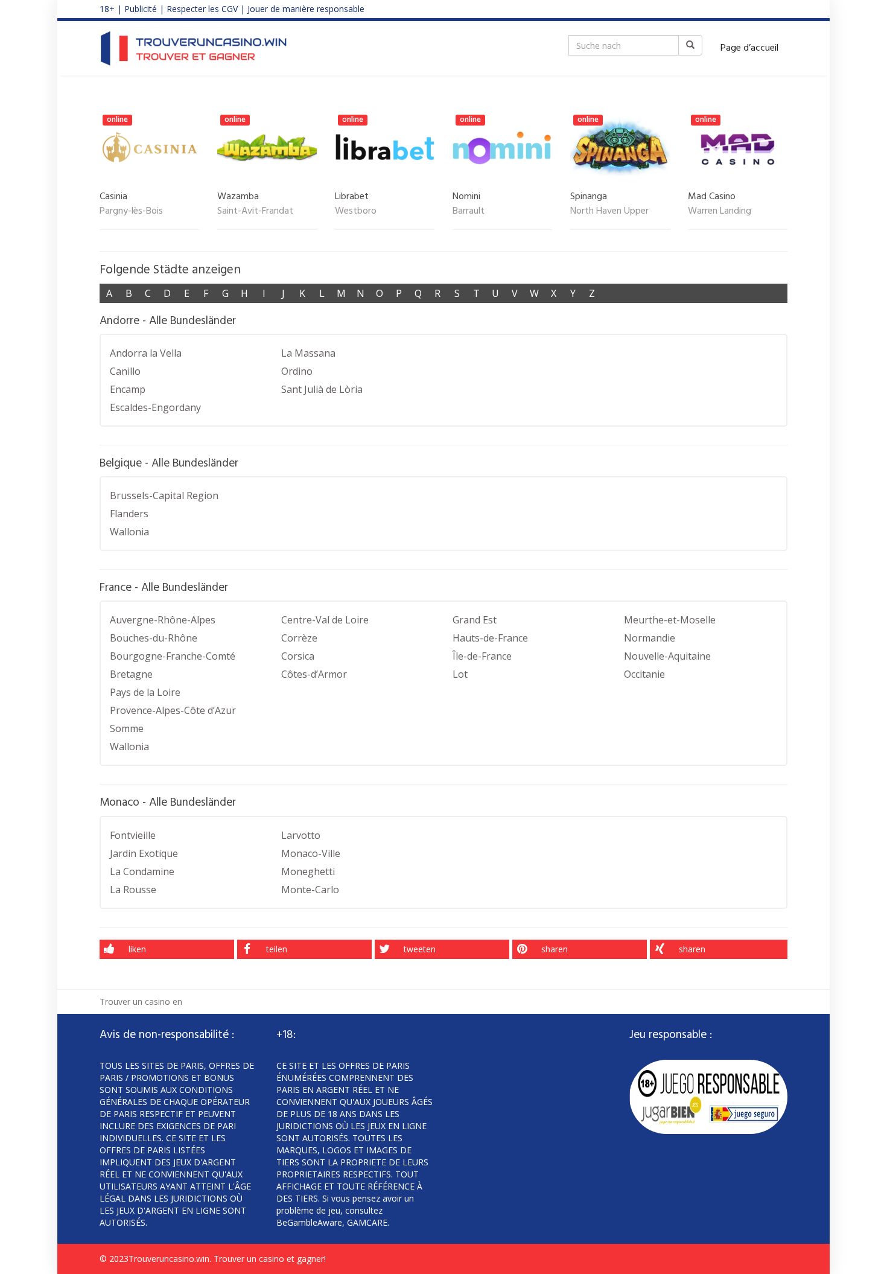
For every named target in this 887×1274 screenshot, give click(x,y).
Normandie (649, 638)
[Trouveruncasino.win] (194, 48)
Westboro (356, 211)
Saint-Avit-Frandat (255, 211)
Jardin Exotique (144, 853)
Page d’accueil (749, 48)
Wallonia (129, 531)
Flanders (129, 513)
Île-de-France (482, 656)
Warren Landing (719, 211)
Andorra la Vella (146, 353)
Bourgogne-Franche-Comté (172, 656)
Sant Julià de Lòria (322, 389)
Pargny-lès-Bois (131, 211)
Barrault (469, 211)
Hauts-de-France (490, 638)
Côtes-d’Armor (314, 674)
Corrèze (299, 638)
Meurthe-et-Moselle (670, 619)
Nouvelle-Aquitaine (667, 656)
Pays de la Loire (145, 692)
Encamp (127, 389)
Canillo (125, 371)
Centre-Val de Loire (325, 619)
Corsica (297, 656)
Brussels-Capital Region (164, 495)
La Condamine (142, 871)
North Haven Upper (609, 211)
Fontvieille (133, 835)
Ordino (297, 371)
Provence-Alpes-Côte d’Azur (173, 710)
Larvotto (300, 835)
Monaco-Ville (310, 853)
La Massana (308, 353)
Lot (460, 674)
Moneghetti (308, 871)
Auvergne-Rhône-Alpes (162, 619)
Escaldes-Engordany (155, 407)
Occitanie (644, 674)
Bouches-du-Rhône (153, 638)
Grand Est (475, 619)
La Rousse (133, 889)
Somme (127, 728)
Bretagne (131, 674)
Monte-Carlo (310, 889)
